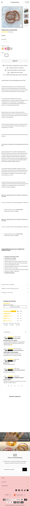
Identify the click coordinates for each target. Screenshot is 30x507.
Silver (11, 48)
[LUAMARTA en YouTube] (27, 490)
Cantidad (4, 39)
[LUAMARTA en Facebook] (16, 490)
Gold (3, 48)
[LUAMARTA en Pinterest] (19, 490)
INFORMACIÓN (5, 485)
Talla (3, 52)
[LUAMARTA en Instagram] (22, 490)
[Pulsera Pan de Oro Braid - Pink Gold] (5, 423)
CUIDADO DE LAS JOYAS (7, 292)
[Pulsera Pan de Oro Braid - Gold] (2, 423)
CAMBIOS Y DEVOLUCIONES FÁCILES (10, 288)
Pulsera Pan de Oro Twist (13, 105)
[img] (11, 336)
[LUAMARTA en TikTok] (25, 490)
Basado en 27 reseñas (8, 304)
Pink (5, 48)
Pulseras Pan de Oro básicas (17, 103)
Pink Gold (8, 48)
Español (7, 494)
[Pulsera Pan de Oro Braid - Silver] (7, 423)
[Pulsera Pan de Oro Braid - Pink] (4, 423)
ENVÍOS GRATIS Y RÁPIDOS (8, 284)
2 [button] (11, 385)
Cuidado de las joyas (9, 272)
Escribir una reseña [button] (15, 306)
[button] (5, 32)
